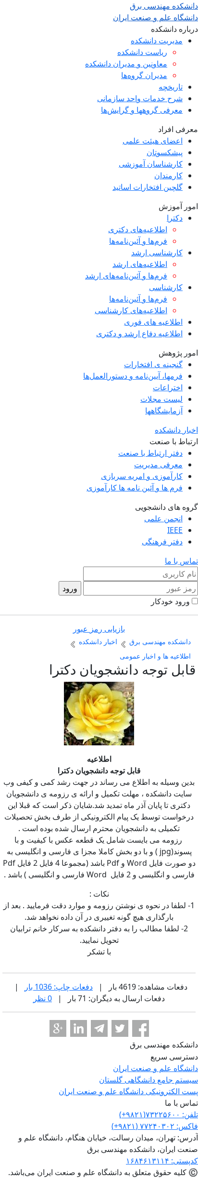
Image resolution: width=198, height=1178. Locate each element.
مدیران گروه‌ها (144, 75)
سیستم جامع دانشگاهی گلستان (148, 1079)
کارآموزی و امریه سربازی (142, 476)
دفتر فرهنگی (162, 541)
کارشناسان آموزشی (151, 164)
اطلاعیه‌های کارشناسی (131, 310)
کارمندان (168, 175)
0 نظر (42, 998)
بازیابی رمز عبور (99, 628)
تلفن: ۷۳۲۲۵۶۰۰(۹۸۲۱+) (158, 1114)
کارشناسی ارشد (157, 252)
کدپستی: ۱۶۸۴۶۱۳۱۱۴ (162, 1160)
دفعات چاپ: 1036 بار (59, 986)
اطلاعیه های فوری (153, 322)
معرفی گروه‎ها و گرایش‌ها (142, 110)
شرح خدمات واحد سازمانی (140, 98)
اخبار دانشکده (176, 429)
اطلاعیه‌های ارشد (139, 264)
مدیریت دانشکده (157, 40)
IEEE (175, 530)
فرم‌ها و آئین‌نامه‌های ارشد (126, 275)
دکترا (175, 217)
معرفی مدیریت (158, 464)
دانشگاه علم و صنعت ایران (155, 1068)
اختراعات (168, 387)
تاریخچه (171, 86)
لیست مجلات (161, 399)
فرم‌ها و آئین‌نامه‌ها (138, 241)
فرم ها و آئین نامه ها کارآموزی (135, 487)
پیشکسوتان (165, 152)
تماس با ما (181, 561)
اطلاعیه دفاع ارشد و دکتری (139, 333)
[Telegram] (99, 1028)
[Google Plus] (58, 1028)
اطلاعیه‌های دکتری (137, 229)
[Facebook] (140, 1028)
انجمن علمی (163, 518)
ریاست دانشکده (142, 52)
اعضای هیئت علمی (153, 140)
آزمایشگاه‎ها (164, 410)
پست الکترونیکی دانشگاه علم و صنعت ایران (128, 1091)
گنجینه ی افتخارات (153, 364)
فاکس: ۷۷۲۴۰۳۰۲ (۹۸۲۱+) (154, 1126)
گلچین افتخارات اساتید (147, 187)
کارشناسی (166, 287)
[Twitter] (119, 1028)
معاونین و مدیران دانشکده (126, 63)
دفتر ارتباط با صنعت (150, 453)
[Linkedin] (78, 1028)
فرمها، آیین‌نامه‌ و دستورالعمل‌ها (133, 376)
